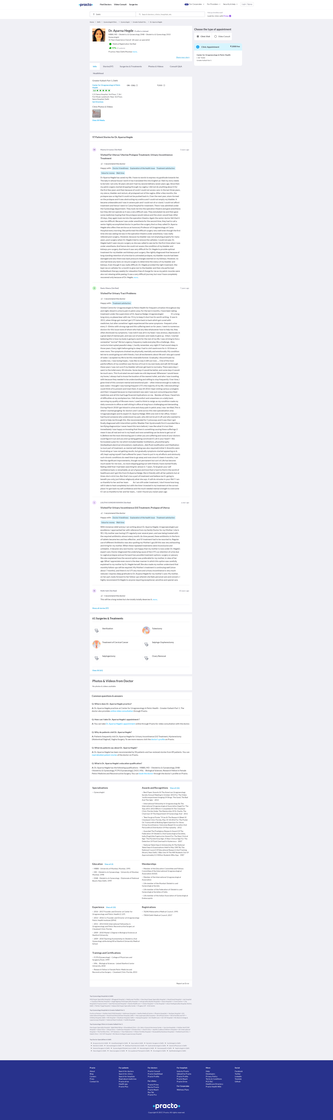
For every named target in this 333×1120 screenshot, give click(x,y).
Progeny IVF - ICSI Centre (146, 1006)
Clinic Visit (205, 36)
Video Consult (224, 36)
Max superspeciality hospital (145, 1015)
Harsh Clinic (147, 1029)
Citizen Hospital (147, 1004)
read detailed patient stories (104, 755)
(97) (108, 66)
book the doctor (146, 773)
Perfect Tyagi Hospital (102, 1006)
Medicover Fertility (132, 999)
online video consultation (121, 711)
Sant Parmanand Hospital (117, 1004)
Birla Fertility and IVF (178, 1015)
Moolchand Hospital (174, 999)
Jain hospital (187, 999)
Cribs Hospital (159, 1004)
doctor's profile (158, 739)
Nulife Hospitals (129, 1020)
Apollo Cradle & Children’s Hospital (165, 1029)
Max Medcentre (127, 1032)
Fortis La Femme (95, 1013)
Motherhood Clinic (182, 1032)
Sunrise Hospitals (169, 1027)
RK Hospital (111, 1018)
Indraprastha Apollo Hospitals (149, 1001)
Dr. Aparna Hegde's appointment (120, 723)
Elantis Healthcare (134, 1004)
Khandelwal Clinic (130, 1027)
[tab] (95, 66)
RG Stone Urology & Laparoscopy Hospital (127, 1034)
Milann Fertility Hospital (142, 1032)
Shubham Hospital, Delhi (125, 1018)
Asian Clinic (101, 1029)
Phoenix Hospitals (161, 1013)
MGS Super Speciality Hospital (100, 999)
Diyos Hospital (167, 1001)
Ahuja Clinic (111, 1029)
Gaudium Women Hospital (101, 1001)
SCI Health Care (154, 1018)
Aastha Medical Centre (145, 1013)
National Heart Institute (114, 1020)
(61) (97, 670)
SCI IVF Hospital (166, 1018)
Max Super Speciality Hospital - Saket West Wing (106, 1027)
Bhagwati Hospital (118, 999)
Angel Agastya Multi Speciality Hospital (124, 1001)
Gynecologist (99, 792)
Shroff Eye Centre (163, 1015)
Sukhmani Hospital (129, 1013)
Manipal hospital (141, 1018)
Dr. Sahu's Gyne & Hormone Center (150, 1027)
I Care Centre (177, 1001)
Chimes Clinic (136, 1029)
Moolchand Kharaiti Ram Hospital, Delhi (120, 1015)
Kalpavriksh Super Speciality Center (124, 1006)
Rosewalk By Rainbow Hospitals (163, 1032)
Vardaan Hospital (174, 1013)
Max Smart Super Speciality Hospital (153, 999)
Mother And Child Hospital (112, 1013)
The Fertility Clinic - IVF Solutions (108, 1032)
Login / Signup (247, 4)
